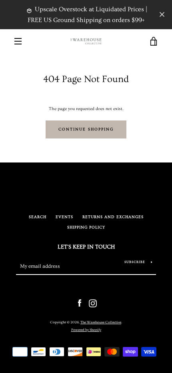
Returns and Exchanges (113, 217)
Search (37, 217)
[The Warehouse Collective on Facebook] (80, 302)
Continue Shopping (86, 129)
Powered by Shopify (86, 330)
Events (64, 217)
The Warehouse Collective (100, 322)
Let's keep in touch (86, 247)
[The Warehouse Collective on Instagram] (93, 302)
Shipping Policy (86, 227)
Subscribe (134, 262)
